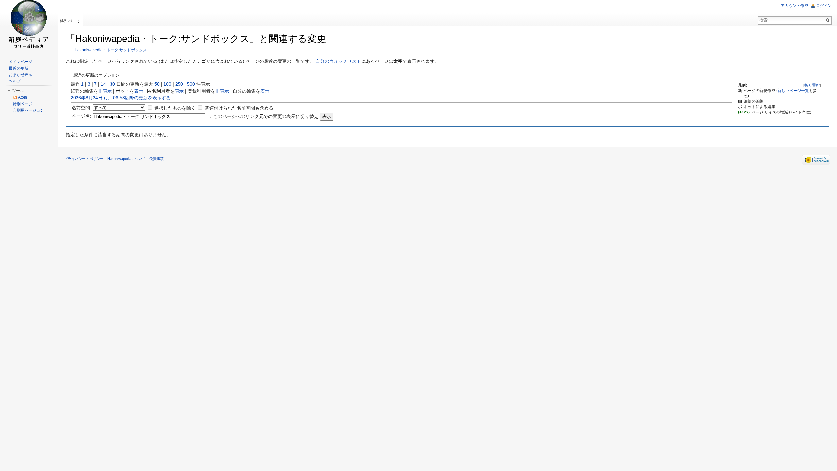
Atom (22, 97)
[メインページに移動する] (29, 26)
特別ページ (70, 21)
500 (191, 84)
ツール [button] (18, 90)
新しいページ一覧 (793, 90)
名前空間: (81, 107)
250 (179, 84)
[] (812, 85)
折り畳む (812, 85)
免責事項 (156, 159)
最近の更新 (18, 68)
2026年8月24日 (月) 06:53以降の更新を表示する (121, 97)
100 (167, 84)
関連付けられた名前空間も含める (239, 108)
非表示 (105, 91)
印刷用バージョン (28, 110)
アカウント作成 (794, 5)
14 (103, 84)
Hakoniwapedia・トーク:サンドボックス (111, 50)
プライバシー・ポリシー (84, 159)
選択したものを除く (175, 108)
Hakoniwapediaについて (126, 159)
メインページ (20, 62)
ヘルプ (15, 81)
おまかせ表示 (20, 74)
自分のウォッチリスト (338, 61)
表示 (138, 91)
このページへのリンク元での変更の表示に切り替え (265, 116)
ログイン (824, 5)
